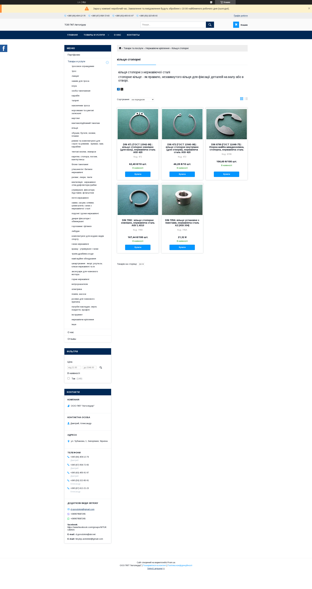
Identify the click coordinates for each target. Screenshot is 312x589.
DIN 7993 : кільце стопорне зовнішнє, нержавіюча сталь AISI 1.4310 (138, 223)
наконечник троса (81, 105)
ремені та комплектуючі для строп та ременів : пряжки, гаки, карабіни (88, 144)
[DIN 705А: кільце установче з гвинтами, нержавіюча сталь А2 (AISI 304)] (182, 199)
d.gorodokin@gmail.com (82, 509)
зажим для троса (80, 81)
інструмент (77, 314)
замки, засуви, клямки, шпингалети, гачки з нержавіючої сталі (83, 205)
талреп (75, 100)
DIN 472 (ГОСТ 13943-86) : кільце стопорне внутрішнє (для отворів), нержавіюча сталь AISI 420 (182, 148)
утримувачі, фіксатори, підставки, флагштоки (83, 191)
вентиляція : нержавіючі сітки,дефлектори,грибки (84, 183)
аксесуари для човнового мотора (85, 273)
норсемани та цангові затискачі (83, 112)
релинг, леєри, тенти (82, 177)
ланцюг (75, 76)
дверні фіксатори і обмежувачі (81, 220)
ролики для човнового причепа (83, 300)
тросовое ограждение (83, 66)
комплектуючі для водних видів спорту (88, 237)
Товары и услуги (94, 35)
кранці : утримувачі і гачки (85, 249)
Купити (138, 174)
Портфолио (74, 54)
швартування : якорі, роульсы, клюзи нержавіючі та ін (87, 265)
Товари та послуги (133, 48)
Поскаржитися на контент (154, 565)
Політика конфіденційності (180, 565)
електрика (77, 289)
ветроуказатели (80, 284)
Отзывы (72, 339)
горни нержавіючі (80, 279)
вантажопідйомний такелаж (86, 123)
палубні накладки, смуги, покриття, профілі (84, 308)
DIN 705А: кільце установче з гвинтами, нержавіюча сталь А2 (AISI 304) (182, 223)
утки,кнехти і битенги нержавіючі (82, 170)
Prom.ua (171, 562)
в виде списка (246, 99)
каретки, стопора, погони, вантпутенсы (85, 158)
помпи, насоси (79, 294)
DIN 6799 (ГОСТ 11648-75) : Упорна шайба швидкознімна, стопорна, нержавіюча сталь (226, 147)
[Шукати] (210, 25)
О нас (117, 35)
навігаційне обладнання (84, 258)
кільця (75, 128)
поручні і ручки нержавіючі (85, 213)
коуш (74, 86)
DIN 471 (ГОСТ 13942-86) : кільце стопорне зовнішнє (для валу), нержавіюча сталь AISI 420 (138, 148)
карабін (75, 95)
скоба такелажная (81, 91)
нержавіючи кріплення (83, 319)
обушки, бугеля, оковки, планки (84, 134)
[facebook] (118, 89)
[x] (122, 89)
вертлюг (76, 118)
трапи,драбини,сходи (82, 253)
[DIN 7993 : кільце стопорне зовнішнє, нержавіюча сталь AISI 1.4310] (138, 199)
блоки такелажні (80, 164)
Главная (72, 35)
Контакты (133, 35)
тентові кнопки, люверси (84, 151)
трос (74, 71)
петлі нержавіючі (80, 198)
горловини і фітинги (81, 226)
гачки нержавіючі (80, 244)
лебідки (75, 231)
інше (74, 324)
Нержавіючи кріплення (157, 48)
